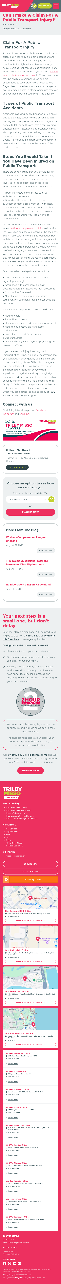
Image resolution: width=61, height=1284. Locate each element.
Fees (8, 834)
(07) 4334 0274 (13, 1132)
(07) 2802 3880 (13, 1095)
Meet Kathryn (16, 467)
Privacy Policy (8, 1274)
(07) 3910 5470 (13, 916)
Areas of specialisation (15, 856)
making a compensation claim (26, 228)
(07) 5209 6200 (14, 1113)
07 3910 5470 (35, 6)
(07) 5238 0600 (13, 1040)
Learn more (13, 1064)
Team (8, 840)
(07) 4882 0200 (14, 1186)
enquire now (45, 6)
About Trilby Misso (14, 843)
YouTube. (25, 414)
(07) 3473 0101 (13, 1150)
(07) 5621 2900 (13, 998)
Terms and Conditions (23, 1274)
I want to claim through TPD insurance (22, 819)
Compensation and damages (17, 28)
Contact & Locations (14, 846)
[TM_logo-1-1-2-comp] (10, 6)
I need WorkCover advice (17, 813)
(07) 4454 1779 (13, 1222)
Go (51, 499)
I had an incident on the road (18, 810)
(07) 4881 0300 (13, 1168)
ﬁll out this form (37, 755)
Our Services (11, 829)
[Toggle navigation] (56, 6)
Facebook (41, 410)
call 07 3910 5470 (30, 872)
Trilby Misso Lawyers (22, 1278)
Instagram (8, 414)
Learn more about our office (29, 920)
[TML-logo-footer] (12, 798)
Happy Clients (12, 832)
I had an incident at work (16, 807)
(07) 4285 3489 (13, 1077)
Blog (8, 837)
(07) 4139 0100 (13, 1059)
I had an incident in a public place (20, 816)
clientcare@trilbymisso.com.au (16, 1242)
